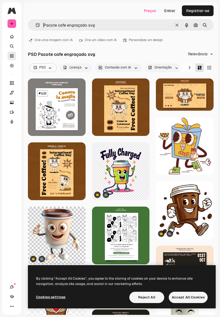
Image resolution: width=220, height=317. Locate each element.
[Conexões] (12, 287)
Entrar (169, 10)
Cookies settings (50, 297)
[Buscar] (12, 46)
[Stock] (12, 56)
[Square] (209, 67)
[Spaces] (12, 92)
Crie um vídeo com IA (101, 40)
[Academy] (12, 296)
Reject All (146, 297)
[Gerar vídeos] (12, 112)
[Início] (12, 36)
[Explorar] (12, 65)
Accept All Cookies (188, 297)
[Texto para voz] (12, 121)
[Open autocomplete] (35, 25)
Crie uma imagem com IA (54, 40)
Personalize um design (146, 40)
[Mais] (12, 306)
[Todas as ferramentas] (12, 83)
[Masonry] (199, 67)
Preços (150, 10)
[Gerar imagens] (12, 102)
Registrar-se (197, 10)
